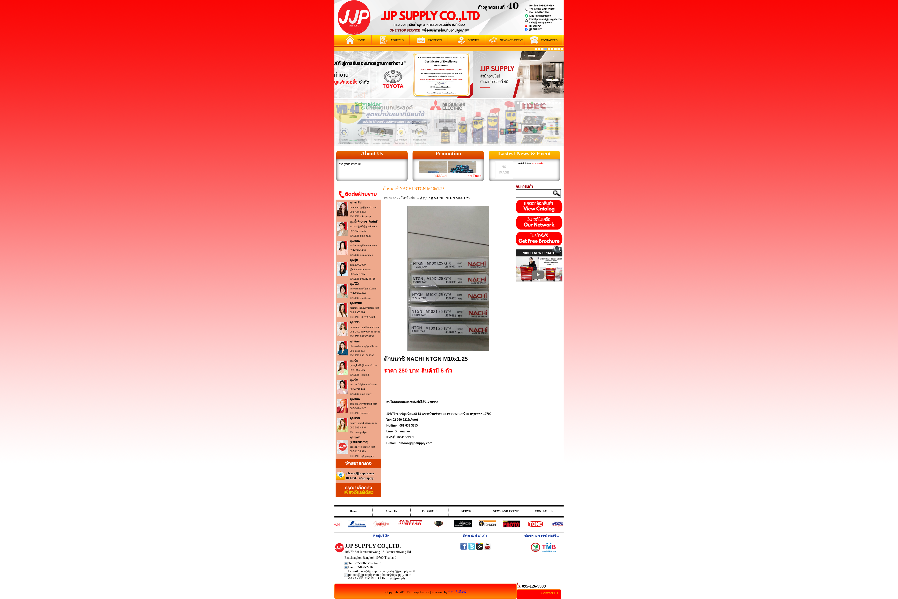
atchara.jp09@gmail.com (363, 226)
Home (353, 511)
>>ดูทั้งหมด (474, 175)
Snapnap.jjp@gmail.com (363, 207)
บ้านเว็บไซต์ (457, 592)
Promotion (448, 153)
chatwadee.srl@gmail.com (364, 346)
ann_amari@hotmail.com (363, 403)
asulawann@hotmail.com (363, 245)
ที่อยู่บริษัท (381, 535)
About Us (372, 153)
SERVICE (467, 511)
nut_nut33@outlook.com (363, 384)
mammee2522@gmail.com (364, 307)
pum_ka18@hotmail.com (363, 365)
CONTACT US (544, 511)
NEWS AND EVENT (506, 511)
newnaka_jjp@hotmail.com (365, 326)
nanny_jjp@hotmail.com (363, 422)
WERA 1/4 (441, 175)
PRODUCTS (430, 511)
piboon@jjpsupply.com (362, 446)
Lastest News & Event (524, 153)
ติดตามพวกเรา (475, 535)
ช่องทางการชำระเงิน (541, 535)
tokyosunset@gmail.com (363, 288)
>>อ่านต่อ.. (538, 163)
